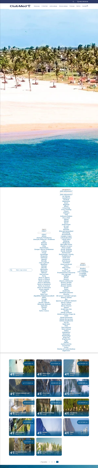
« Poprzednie (43, 462)
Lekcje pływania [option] (66, 238)
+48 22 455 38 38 (83, 1)
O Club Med (45, 6)
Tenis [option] (66, 326)
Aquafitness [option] (66, 198)
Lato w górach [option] (44, 262)
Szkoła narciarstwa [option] (66, 319)
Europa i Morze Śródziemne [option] (44, 249)
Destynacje (37, 6)
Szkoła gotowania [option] (66, 317)
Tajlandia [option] (44, 306)
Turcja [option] (44, 309)
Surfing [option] (66, 311)
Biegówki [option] (66, 204)
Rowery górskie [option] (66, 282)
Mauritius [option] (44, 271)
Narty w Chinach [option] (44, 279)
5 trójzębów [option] (83, 275)
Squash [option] (66, 307)
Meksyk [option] (44, 272)
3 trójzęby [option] (82, 270)
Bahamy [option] (44, 243)
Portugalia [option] (44, 291)
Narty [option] (44, 276)
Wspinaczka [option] (66, 339)
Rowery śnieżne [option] (66, 286)
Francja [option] (44, 251)
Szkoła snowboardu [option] (66, 321)
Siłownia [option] (66, 294)
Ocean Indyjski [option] (44, 289)
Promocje (72, 6)
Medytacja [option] (66, 243)
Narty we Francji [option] (44, 286)
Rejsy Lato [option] (44, 294)
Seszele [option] (44, 301)
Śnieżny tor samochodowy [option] (66, 349)
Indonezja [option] (44, 257)
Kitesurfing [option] (66, 233)
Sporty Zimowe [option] (66, 306)
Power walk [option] (66, 271)
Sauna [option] (66, 289)
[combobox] (44, 270)
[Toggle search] (73, 2)
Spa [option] (66, 299)
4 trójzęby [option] (82, 273)
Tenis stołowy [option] (66, 329)
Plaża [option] (66, 269)
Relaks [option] (66, 277)
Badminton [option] (66, 201)
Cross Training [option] (66, 209)
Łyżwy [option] (66, 347)
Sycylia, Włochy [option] (44, 302)
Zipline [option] (66, 342)
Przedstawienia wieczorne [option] (66, 272)
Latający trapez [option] (66, 236)
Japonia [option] (44, 259)
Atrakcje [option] (66, 199)
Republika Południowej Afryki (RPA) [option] (44, 296)
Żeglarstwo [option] (66, 350)
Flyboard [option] (66, 213)
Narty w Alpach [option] (44, 277)
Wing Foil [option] (66, 337)
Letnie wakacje (53, 6)
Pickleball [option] (66, 262)
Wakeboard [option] (66, 332)
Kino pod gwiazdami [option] (66, 231)
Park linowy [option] (66, 261)
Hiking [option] (66, 219)
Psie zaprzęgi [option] (66, 274)
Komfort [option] (83, 268)
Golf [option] (66, 214)
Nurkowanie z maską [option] (66, 254)
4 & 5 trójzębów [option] (83, 272)
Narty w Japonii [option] (44, 281)
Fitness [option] (66, 211)
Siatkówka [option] (66, 291)
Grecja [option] (44, 252)
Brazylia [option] (44, 244)
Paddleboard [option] (66, 256)
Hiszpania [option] (44, 256)
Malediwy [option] (44, 264)
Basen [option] (66, 203)
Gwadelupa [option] (44, 254)
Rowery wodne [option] (66, 284)
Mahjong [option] (66, 241)
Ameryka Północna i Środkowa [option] (44, 239)
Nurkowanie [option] (66, 252)
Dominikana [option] (44, 248)
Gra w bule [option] (66, 218)
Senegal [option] (44, 299)
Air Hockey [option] (66, 196)
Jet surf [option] (66, 226)
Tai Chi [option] (66, 322)
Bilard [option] (66, 206)
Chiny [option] (44, 246)
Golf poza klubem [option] (66, 216)
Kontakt (84, 6)
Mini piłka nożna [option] (66, 244)
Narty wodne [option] (66, 248)
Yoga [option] (66, 340)
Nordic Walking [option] (66, 249)
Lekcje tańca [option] (66, 239)
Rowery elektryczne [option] (66, 281)
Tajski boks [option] (66, 324)
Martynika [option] (44, 269)
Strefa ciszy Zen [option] (66, 309)
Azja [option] (44, 241)
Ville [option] (82, 277)
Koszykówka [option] (66, 234)
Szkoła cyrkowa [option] (66, 312)
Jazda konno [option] (66, 224)
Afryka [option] (44, 236)
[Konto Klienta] (87, 6)
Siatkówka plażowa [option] (66, 292)
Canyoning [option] (66, 208)
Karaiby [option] (44, 261)
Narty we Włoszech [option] (44, 287)
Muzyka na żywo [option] (66, 246)
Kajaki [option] (66, 228)
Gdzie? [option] (44, 234)
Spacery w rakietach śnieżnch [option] (66, 301)
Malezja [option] (44, 266)
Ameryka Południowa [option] (44, 238)
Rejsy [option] (44, 292)
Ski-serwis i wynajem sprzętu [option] (66, 296)
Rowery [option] (66, 279)
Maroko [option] (44, 267)
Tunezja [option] (44, 307)
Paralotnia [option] (66, 259)
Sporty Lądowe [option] (66, 302)
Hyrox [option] (66, 223)
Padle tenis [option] (66, 257)
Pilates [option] (66, 266)
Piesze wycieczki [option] (66, 264)
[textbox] (44, 233)
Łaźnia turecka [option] (66, 344)
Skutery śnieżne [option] (66, 297)
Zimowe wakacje (63, 6)
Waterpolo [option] (66, 334)
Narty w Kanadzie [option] (44, 282)
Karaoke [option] (66, 229)
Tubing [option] (66, 330)
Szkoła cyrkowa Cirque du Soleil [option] (66, 315)
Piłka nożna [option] (66, 267)
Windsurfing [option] (66, 335)
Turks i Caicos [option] (44, 311)
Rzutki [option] (66, 287)
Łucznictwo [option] (66, 345)
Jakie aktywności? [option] (66, 194)
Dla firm (78, 6)
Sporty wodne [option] (66, 304)
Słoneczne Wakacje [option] (44, 304)
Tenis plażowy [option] (66, 327)
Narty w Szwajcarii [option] (44, 284)
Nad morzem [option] (44, 274)
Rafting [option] (66, 276)
